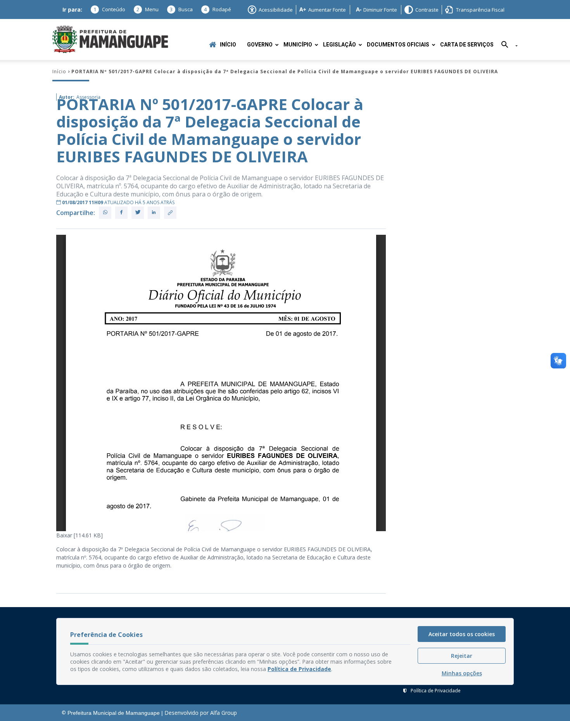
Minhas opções (462, 673)
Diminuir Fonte (380, 9)
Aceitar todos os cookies (461, 634)
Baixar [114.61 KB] (79, 535)
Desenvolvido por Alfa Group (200, 712)
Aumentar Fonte (327, 9)
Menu (147, 9)
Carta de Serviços (467, 45)
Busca (181, 9)
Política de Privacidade (436, 690)
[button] (507, 46)
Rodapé (217, 9)
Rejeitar (461, 655)
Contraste (427, 9)
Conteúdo (109, 9)
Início (228, 45)
